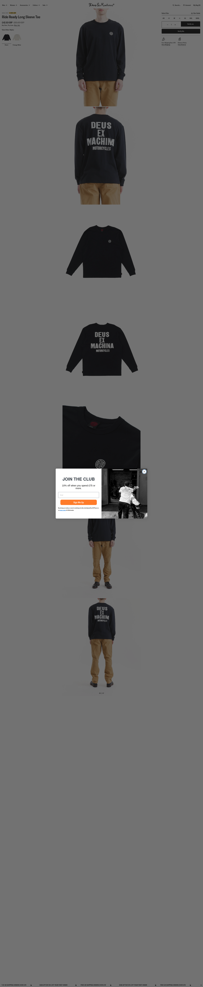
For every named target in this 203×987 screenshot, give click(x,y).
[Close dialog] (144, 472)
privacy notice (63, 510)
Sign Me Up (78, 502)
